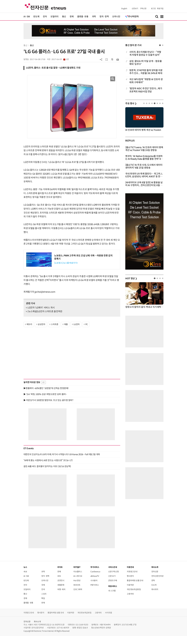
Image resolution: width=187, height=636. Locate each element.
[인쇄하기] (117, 59)
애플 (66, 324)
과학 (94, 16)
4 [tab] (152, 103)
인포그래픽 (77, 589)
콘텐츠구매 (112, 580)
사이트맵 (108, 612)
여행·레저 (61, 589)
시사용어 (93, 580)
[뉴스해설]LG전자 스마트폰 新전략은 (45, 311)
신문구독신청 (113, 571)
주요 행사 (130, 103)
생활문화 (60, 585)
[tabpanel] (144, 72)
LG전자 (77, 324)
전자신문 (154, 571)
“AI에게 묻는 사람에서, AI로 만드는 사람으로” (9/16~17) (48, 460)
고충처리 (130, 594)
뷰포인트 (76, 585)
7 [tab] (160, 103)
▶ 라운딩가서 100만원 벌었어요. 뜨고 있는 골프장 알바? (48, 400)
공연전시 (60, 580)
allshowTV (94, 576)
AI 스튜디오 (77, 576)
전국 (43, 589)
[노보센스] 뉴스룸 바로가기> (66, 263)
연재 (43, 603)
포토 (59, 576)
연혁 (153, 580)
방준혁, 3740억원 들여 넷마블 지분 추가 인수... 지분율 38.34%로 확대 (145, 72)
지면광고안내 (132, 571)
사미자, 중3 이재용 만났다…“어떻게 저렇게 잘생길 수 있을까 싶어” (145, 53)
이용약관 (130, 585)
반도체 (36, 16)
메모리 (29, 324)
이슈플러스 (77, 571)
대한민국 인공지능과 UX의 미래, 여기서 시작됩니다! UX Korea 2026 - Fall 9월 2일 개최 (62, 454)
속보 (25, 571)
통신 (64, 16)
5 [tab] (154, 103)
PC (86, 324)
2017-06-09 (60, 59)
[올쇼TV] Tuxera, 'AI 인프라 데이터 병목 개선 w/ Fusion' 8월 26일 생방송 (144, 149)
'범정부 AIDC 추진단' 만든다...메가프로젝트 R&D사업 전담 (145, 90)
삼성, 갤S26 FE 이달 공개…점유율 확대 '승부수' (145, 62)
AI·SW (27, 16)
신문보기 (135, 8)
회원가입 (160, 8)
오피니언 (116, 16)
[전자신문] (45, 6)
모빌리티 (55, 16)
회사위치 (154, 589)
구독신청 (143, 8)
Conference (95, 571)
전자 (45, 16)
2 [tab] (162, 45)
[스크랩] (106, 59)
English (124, 8)
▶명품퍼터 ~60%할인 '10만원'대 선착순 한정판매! (46, 388)
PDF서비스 (94, 585)
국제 (43, 585)
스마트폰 (54, 324)
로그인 (153, 8)
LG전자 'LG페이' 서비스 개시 (41, 307)
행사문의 (130, 576)
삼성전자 (41, 324)
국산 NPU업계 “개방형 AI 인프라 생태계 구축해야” (146, 81)
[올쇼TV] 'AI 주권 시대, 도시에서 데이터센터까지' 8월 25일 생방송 (143, 166)
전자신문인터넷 (157, 576)
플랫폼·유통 (82, 16)
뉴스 (25, 567)
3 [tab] (149, 103)
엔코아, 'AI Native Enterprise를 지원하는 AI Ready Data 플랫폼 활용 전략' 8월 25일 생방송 (144, 159)
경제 (72, 16)
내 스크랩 (112, 590)
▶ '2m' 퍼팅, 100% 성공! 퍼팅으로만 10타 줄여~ (45, 394)
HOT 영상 (131, 278)
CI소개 (154, 585)
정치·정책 (104, 16)
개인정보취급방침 (134, 589)
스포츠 (44, 594)
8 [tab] (162, 103)
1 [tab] (160, 45)
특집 (43, 598)
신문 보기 (112, 576)
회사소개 (37, 621)
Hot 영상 (76, 580)
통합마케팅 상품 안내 (135, 580)
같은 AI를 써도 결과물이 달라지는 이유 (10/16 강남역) (47, 466)
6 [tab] (157, 103)
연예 (59, 571)
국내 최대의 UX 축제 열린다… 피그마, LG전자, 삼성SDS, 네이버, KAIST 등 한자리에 (143, 176)
